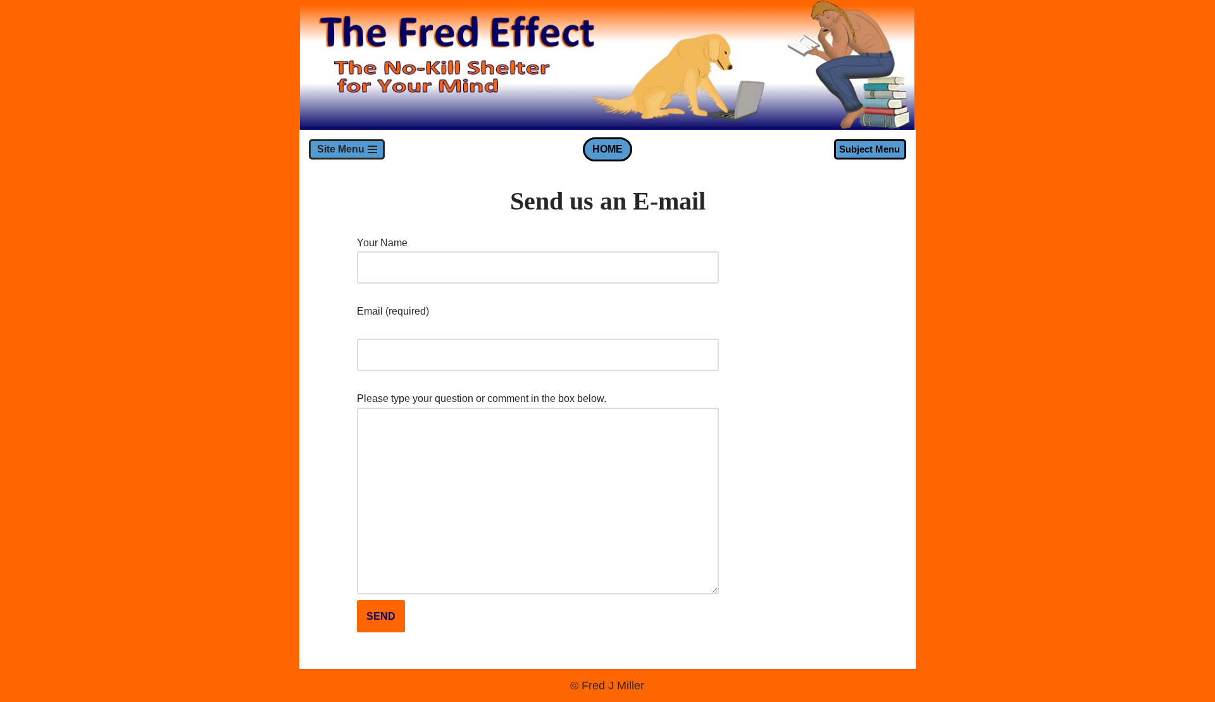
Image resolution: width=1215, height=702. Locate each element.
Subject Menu (869, 149)
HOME (607, 149)
